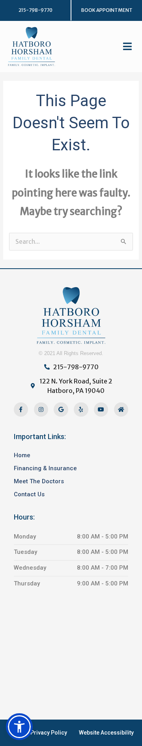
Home (22, 455)
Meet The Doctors (39, 481)
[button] (107, 10)
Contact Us (29, 494)
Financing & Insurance (45, 468)
